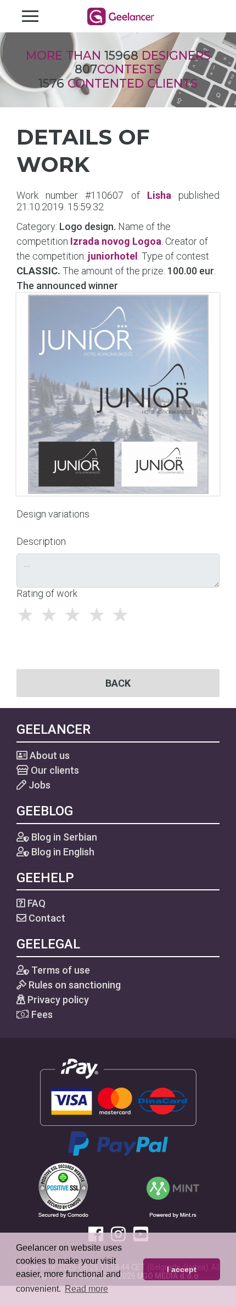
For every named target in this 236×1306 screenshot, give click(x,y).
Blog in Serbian (63, 837)
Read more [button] (86, 1288)
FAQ (35, 903)
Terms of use (59, 970)
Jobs (38, 785)
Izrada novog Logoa (115, 241)
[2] (52, 615)
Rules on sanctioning (73, 985)
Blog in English (61, 852)
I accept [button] (181, 1269)
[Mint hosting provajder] (173, 1189)
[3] (75, 615)
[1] (28, 615)
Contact (45, 918)
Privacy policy (57, 999)
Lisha (159, 195)
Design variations (52, 514)
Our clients (54, 770)
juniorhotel (113, 256)
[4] (99, 615)
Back (118, 683)
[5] (123, 615)
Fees (41, 1014)
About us (48, 755)
